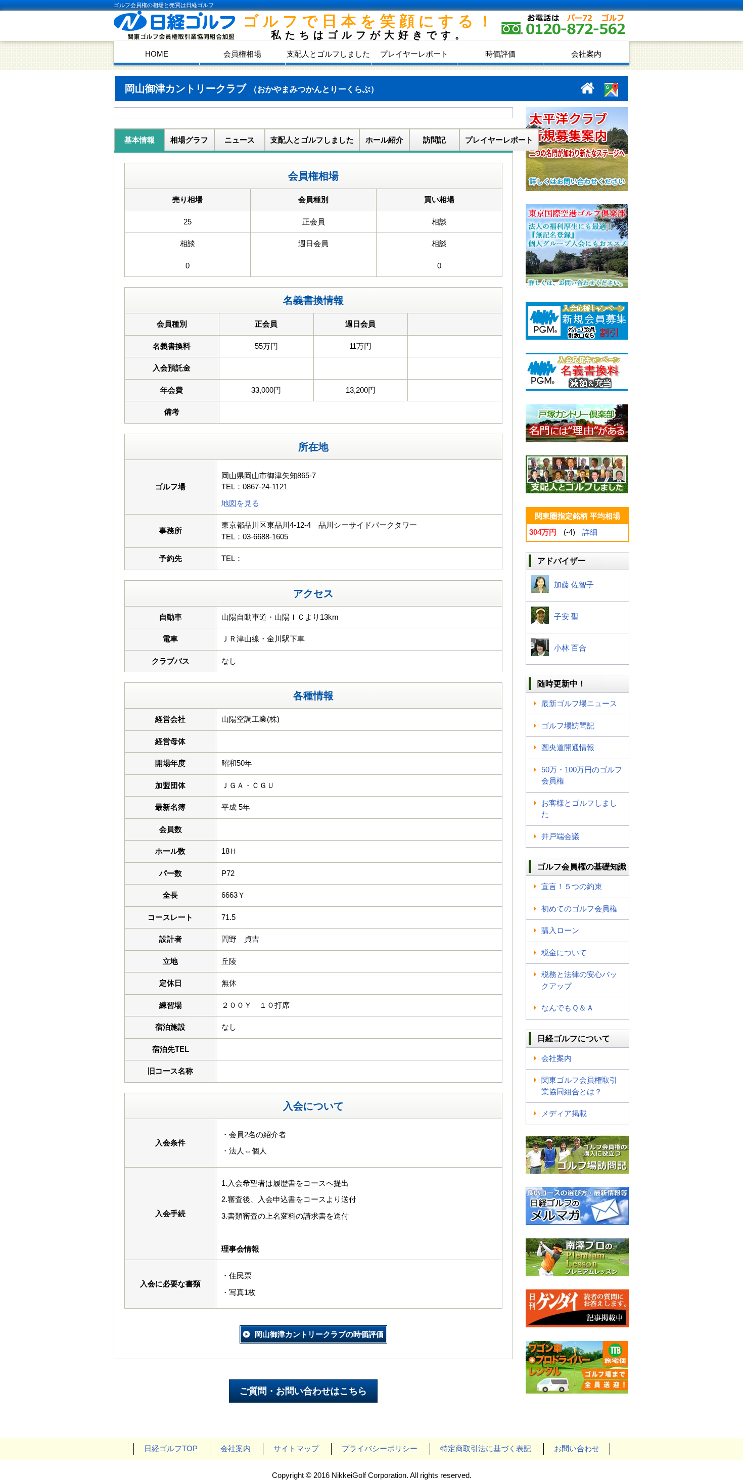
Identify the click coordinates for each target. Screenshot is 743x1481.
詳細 (589, 532)
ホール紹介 (384, 139)
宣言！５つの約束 (571, 886)
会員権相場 (242, 54)
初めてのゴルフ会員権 (579, 908)
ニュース (239, 139)
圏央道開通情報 (567, 747)
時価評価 (500, 54)
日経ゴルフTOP (171, 1448)
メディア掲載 (564, 1113)
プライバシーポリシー (379, 1448)
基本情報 (139, 139)
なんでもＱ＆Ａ (567, 1007)
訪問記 (434, 139)
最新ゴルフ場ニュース (579, 703)
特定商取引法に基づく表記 (485, 1448)
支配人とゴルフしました (328, 54)
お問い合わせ (576, 1448)
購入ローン (560, 930)
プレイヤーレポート (414, 54)
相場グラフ (189, 139)
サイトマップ (296, 1448)
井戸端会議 (560, 836)
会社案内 (586, 54)
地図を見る (240, 503)
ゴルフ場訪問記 (567, 725)
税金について (564, 952)
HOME (156, 54)
